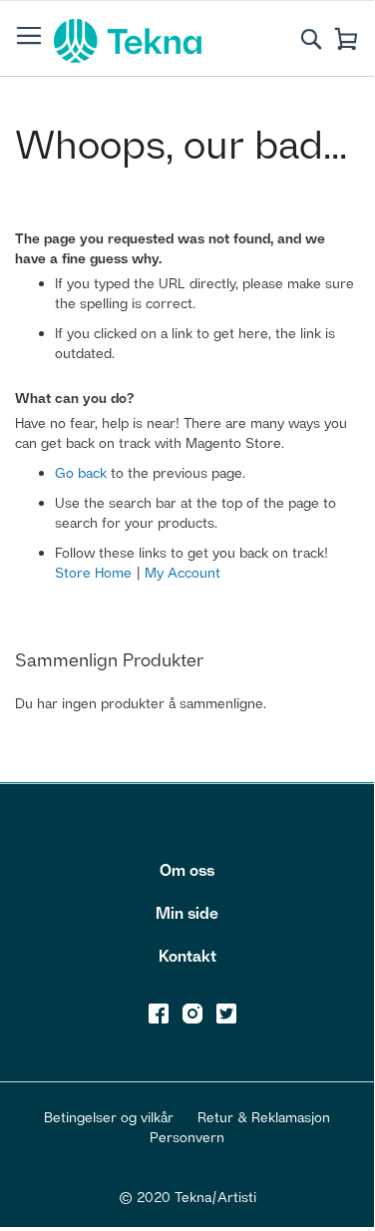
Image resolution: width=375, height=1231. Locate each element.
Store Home (93, 572)
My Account (182, 572)
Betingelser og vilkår (109, 1116)
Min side (187, 913)
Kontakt (187, 956)
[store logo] (127, 41)
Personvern (187, 1136)
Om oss (187, 870)
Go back (81, 472)
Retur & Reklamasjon (263, 1116)
